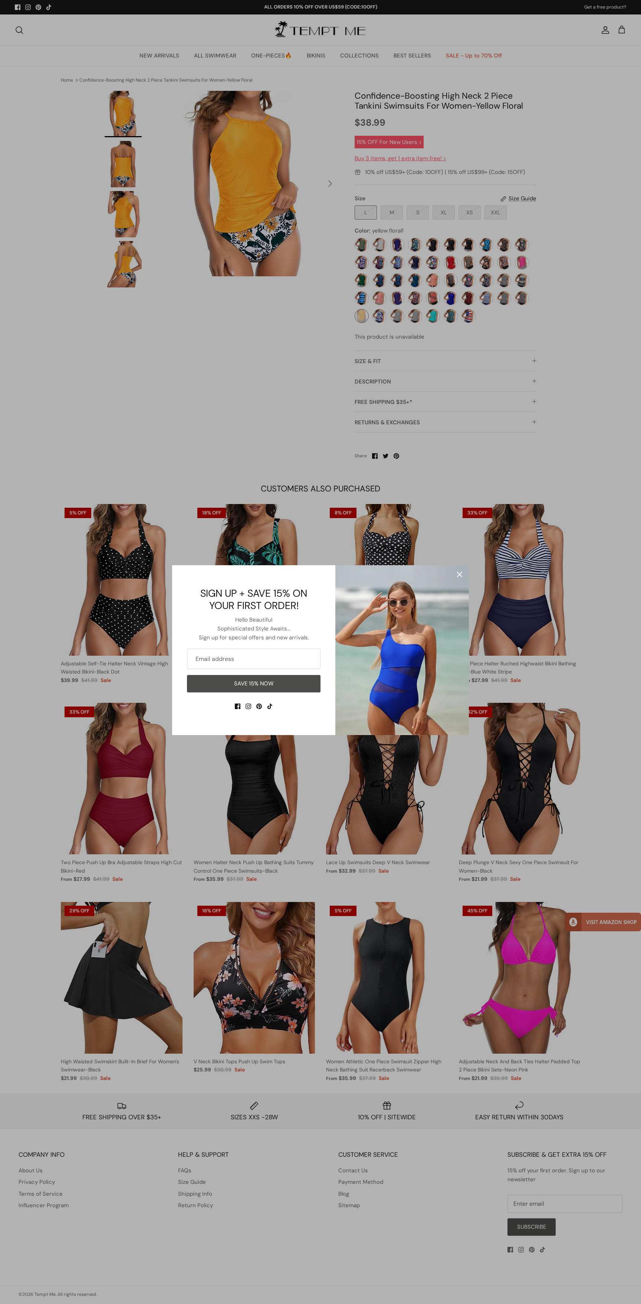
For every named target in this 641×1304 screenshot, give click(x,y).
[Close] (459, 574)
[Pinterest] (259, 706)
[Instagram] (248, 706)
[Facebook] (237, 706)
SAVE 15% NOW (254, 683)
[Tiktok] (270, 706)
